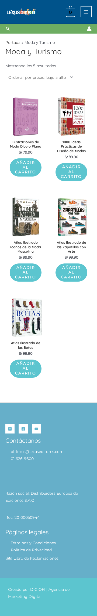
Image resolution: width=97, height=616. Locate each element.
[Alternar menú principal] (86, 11)
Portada (12, 42)
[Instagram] (10, 429)
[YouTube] (36, 429)
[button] (7, 28)
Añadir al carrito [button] (25, 167)
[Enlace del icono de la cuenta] (89, 28)
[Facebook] (23, 429)
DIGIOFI (37, 589)
